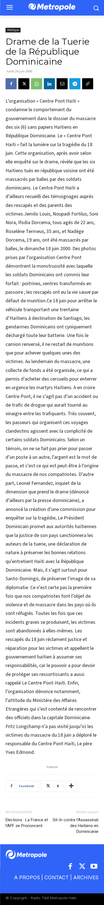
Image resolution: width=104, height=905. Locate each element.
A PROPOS (27, 877)
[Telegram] (74, 83)
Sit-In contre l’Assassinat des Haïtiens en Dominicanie (75, 825)
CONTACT (56, 877)
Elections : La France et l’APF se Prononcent (27, 822)
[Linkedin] (49, 83)
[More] (71, 786)
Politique (13, 30)
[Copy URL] (87, 83)
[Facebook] (11, 83)
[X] (23, 83)
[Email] (62, 83)
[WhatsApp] (36, 83)
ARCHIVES (85, 877)
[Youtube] (94, 866)
